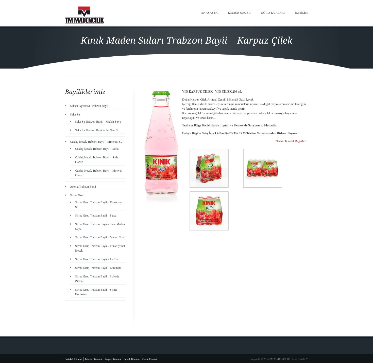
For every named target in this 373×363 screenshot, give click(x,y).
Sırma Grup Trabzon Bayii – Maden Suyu (100, 237)
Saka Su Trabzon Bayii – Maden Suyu (98, 121)
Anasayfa (209, 12)
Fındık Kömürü (132, 359)
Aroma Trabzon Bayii (83, 186)
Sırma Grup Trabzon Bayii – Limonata (98, 268)
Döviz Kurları (273, 12)
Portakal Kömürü (73, 359)
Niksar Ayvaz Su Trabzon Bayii (89, 106)
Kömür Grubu (239, 12)
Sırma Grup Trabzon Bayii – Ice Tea (96, 259)
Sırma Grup (77, 195)
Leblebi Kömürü (93, 359)
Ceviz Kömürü (149, 359)
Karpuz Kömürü (113, 359)
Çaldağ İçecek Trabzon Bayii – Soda (96, 148)
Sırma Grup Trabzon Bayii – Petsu (95, 215)
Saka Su (75, 114)
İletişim (301, 12)
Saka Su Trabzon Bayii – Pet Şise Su (97, 130)
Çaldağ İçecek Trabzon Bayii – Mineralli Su (96, 141)
